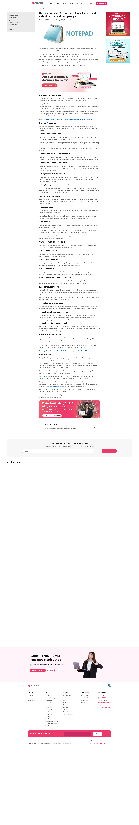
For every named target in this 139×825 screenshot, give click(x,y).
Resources (79, 3)
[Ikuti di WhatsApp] (90, 743)
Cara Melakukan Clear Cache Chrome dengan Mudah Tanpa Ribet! (67, 351)
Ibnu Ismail (12, 579)
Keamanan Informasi (86, 705)
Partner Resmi (84, 700)
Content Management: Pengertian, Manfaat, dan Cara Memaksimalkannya (33, 517)
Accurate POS (31, 700)
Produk (51, 3)
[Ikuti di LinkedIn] (104, 743)
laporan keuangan (55, 386)
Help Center (66, 698)
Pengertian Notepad (13, 15)
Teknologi (45, 8)
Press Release (84, 702)
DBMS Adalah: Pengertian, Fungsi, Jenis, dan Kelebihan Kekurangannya (69, 119)
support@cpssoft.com (105, 702)
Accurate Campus (67, 695)
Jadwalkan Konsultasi (37, 670)
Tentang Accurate (85, 695)
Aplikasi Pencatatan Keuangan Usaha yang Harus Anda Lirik (28, 577)
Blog (41, 8)
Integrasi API (66, 707)
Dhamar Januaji (13, 639)
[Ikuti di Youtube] (101, 743)
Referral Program (68, 714)
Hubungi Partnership (105, 707)
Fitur (58, 3)
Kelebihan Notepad (13, 24)
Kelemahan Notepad (14, 27)
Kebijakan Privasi (66, 743)
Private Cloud (66, 712)
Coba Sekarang (101, 3)
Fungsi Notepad (12, 17)
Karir (84, 698)
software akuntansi (45, 378)
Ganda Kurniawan (74, 20)
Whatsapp (103, 698)
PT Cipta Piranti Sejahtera (42, 743)
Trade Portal (48, 714)
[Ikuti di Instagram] (87, 743)
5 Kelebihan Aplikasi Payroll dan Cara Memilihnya (25, 636)
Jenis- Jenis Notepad (13, 20)
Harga (71, 3)
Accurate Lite (31, 698)
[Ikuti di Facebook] (94, 743)
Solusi (65, 3)
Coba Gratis (50, 670)
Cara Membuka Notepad (14, 22)
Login (91, 3)
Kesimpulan (12, 29)
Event (64, 702)
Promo (65, 705)
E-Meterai (48, 716)
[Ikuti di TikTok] (97, 743)
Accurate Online (32, 695)
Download (65, 709)
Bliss (29, 702)
